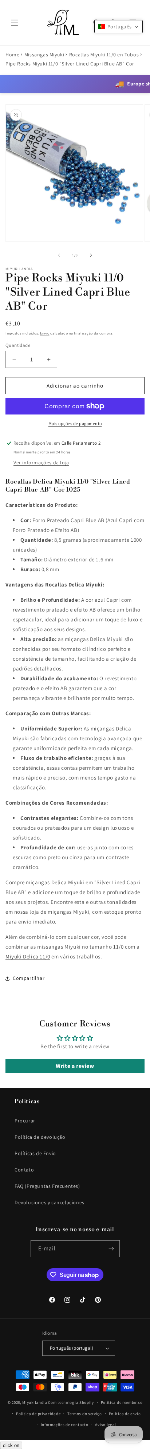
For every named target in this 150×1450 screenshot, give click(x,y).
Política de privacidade (38, 1413)
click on (11, 1445)
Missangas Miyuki (44, 54)
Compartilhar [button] (28, 978)
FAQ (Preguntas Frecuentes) (47, 1186)
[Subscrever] (111, 1248)
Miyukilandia (34, 1402)
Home (12, 54)
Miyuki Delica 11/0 (27, 956)
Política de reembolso (122, 1402)
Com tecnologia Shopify (71, 1402)
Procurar (25, 1120)
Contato (24, 1169)
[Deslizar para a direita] (91, 255)
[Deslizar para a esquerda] (59, 255)
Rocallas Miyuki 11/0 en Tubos (104, 54)
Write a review (75, 1066)
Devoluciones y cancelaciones (49, 1202)
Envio (45, 333)
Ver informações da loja (41, 462)
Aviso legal (105, 1424)
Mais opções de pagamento (75, 423)
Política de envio (125, 1413)
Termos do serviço (84, 1413)
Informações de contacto (64, 1424)
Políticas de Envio (35, 1153)
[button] (15, 23)
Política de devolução (40, 1137)
